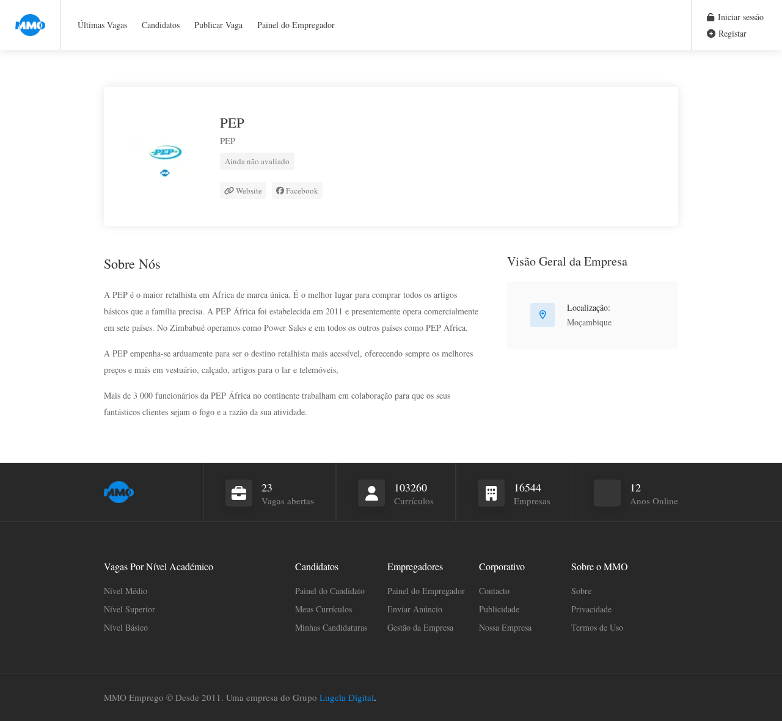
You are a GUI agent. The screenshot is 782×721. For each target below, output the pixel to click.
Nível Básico (126, 627)
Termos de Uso (597, 627)
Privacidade (591, 609)
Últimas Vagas (102, 25)
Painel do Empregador (296, 25)
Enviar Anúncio (414, 609)
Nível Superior (129, 609)
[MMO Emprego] (30, 18)
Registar (731, 33)
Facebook (301, 190)
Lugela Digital (347, 697)
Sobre (581, 590)
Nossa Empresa (505, 627)
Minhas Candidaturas (331, 627)
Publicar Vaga (218, 25)
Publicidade (499, 609)
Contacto (494, 590)
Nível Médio (125, 590)
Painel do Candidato (330, 590)
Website (248, 190)
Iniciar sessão (739, 17)
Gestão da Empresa (420, 627)
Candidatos (161, 25)
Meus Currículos (323, 609)
